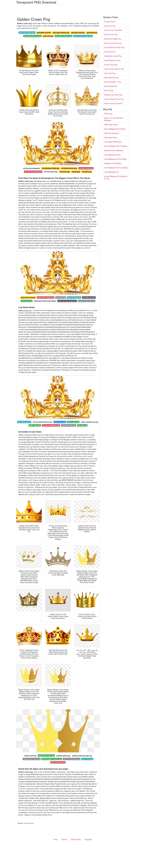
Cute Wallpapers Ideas (112, 155)
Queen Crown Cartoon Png (114, 69)
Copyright (88, 839)
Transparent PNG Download (36, 2)
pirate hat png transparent (67, 301)
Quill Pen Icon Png (110, 34)
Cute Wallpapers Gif (111, 172)
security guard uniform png (51, 759)
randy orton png (59, 422)
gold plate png (92, 33)
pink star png (60, 297)
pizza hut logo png (74, 297)
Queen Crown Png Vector (113, 103)
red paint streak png (86, 168)
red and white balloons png (42, 422)
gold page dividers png (61, 33)
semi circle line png (58, 762)
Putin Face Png (109, 26)
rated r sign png (73, 422)
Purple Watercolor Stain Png (114, 47)
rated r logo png (34, 425)
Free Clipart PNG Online (113, 142)
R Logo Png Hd (109, 21)
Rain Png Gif (108, 90)
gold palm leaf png (78, 33)
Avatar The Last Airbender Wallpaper (113, 119)
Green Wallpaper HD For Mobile (115, 146)
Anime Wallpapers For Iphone (115, 129)
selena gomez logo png (31, 759)
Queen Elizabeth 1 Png (112, 82)
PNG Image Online (111, 124)
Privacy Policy (76, 839)
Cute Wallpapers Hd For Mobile (115, 159)
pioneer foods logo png (86, 301)
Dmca (55, 839)
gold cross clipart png (27, 33)
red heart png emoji (51, 172)
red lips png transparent (31, 168)
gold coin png (48, 36)
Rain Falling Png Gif (111, 77)
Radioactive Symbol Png (113, 56)
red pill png (76, 172)
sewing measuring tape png (82, 756)
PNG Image (108, 113)
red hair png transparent (33, 172)
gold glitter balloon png (63, 36)
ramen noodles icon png (89, 422)
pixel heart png (26, 301)
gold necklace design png (83, 36)
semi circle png (87, 759)
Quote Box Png (109, 52)
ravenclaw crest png (68, 425)
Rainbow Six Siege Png (112, 39)
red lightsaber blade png (50, 168)
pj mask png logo (89, 297)
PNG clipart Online (110, 137)
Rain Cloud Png (109, 73)
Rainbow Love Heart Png (113, 95)
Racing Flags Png (110, 86)
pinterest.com (29, 823)
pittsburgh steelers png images (45, 301)
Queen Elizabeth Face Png (113, 99)
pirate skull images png (45, 297)
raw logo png (82, 425)
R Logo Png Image (111, 64)
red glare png (86, 172)
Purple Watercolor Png (112, 60)
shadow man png (30, 756)
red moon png (65, 172)
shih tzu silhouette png (71, 759)
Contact (64, 839)
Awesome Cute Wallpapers (113, 150)
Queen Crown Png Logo (113, 43)
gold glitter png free (44, 33)
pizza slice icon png (28, 297)
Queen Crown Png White (113, 30)
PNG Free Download (111, 133)
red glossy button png (69, 168)
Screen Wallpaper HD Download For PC (115, 177)
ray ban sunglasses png (51, 425)
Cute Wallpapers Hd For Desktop (116, 168)
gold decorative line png (32, 36)
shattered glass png (63, 756)
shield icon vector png (46, 756)
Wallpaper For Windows (112, 163)
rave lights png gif (24, 422)
